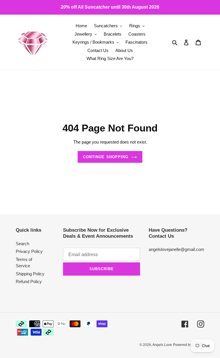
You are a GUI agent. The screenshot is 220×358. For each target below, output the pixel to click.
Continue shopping (105, 157)
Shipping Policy (30, 273)
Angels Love (162, 345)
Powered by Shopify (188, 345)
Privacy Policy (29, 251)
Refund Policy (29, 281)
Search (22, 243)
